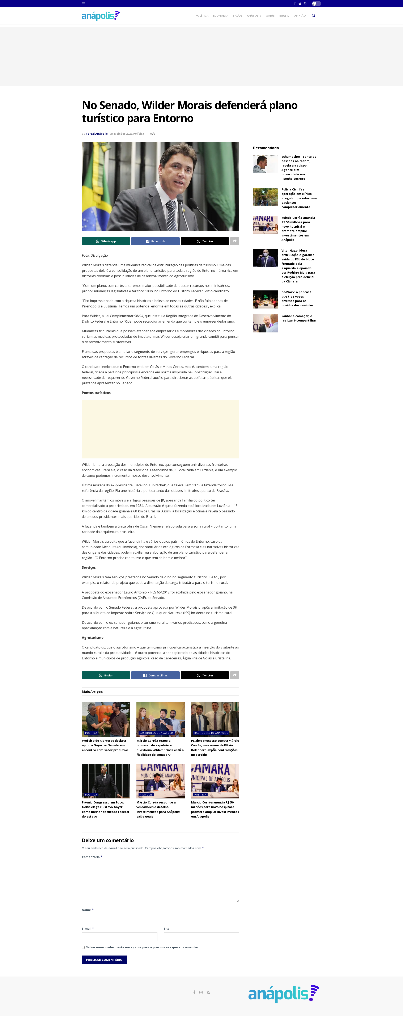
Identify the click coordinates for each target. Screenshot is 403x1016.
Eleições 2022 (123, 133)
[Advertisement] (201, 56)
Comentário (92, 857)
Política (201, 16)
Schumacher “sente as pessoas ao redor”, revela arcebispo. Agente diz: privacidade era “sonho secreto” (298, 168)
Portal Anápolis (97, 133)
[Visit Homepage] (101, 16)
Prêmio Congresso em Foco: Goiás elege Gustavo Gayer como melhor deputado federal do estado (105, 810)
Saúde (237, 16)
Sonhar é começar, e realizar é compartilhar (298, 318)
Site (167, 929)
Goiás (270, 16)
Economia (220, 16)
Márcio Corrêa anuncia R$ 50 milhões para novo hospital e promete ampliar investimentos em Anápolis (215, 810)
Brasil (284, 16)
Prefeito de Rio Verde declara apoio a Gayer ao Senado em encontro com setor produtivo (105, 745)
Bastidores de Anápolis (157, 732)
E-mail (88, 929)
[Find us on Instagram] (201, 992)
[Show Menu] (83, 4)
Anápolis (254, 16)
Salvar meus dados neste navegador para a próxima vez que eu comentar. (142, 947)
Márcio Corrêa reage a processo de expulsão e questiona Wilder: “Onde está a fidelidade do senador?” (159, 748)
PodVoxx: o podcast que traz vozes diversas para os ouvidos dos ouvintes (297, 299)
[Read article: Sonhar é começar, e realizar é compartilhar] (265, 323)
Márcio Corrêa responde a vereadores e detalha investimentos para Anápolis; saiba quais (158, 810)
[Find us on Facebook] (194, 992)
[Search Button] (313, 16)
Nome (88, 910)
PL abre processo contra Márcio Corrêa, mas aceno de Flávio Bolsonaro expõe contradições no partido (215, 748)
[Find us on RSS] (208, 992)
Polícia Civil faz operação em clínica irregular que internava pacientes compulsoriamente (299, 198)
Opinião (300, 16)
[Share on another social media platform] (234, 241)
